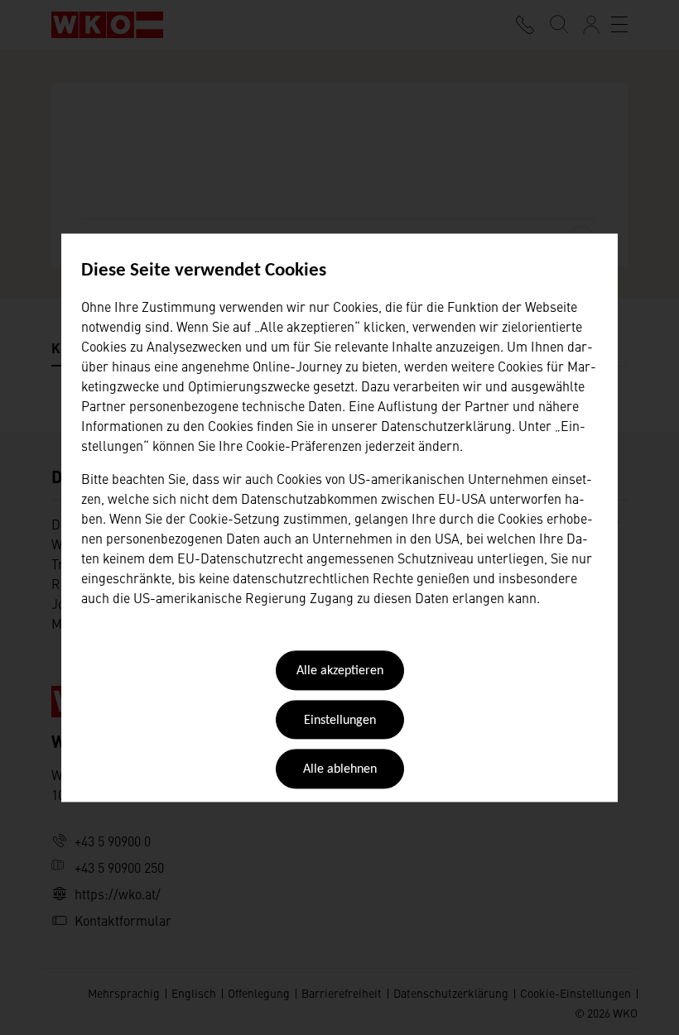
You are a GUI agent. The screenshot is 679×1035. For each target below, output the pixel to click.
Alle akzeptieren (339, 671)
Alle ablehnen (340, 770)
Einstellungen (340, 720)
